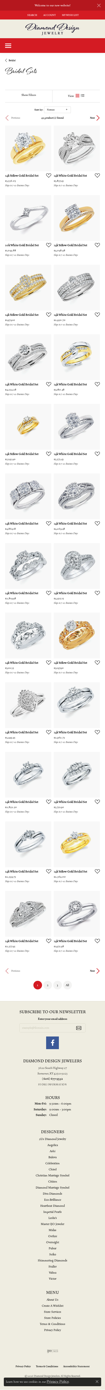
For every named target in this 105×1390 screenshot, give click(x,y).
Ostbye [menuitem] (52, 1236)
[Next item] (46, 148)
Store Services (52, 1312)
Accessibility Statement (76, 1366)
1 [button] (39, 985)
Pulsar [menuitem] (52, 1248)
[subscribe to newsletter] (78, 1028)
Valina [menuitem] (52, 1273)
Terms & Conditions (52, 1324)
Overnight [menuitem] (52, 1242)
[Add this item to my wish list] (47, 175)
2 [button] (47, 985)
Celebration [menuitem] (52, 1163)
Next (92, 117)
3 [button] (57, 985)
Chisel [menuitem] (53, 1169)
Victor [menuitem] (52, 1279)
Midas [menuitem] (52, 1230)
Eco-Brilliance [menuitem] (52, 1200)
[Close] (99, 5)
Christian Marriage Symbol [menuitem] (52, 1175)
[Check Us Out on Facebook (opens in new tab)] (52, 1042)
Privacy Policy (52, 1330)
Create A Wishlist (52, 1306)
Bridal (12, 60)
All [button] (67, 985)
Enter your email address (52, 1019)
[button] (31, 15)
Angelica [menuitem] (52, 1145)
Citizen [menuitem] (52, 1182)
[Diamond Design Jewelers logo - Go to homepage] (53, 29)
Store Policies (52, 1318)
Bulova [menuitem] (52, 1157)
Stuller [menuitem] (52, 1267)
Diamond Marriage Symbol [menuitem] (52, 1188)
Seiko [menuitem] (52, 1254)
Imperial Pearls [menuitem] (52, 1212)
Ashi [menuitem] (52, 1151)
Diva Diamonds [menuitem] (52, 1194)
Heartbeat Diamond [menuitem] (52, 1206)
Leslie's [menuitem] (52, 1218)
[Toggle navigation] (8, 45)
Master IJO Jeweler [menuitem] (52, 1224)
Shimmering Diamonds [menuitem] (52, 1260)
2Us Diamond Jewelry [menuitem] (52, 1139)
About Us (52, 1300)
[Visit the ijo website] (52, 1351)
